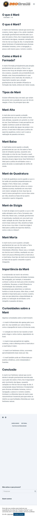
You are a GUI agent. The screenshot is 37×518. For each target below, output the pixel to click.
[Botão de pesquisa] (35, 491)
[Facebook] (3, 417)
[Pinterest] (5, 417)
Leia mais (10, 514)
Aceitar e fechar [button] (18, 514)
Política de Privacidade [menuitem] (19, 426)
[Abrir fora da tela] (34, 4)
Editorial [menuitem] (24, 423)
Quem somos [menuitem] (15, 423)
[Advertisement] (18, 462)
